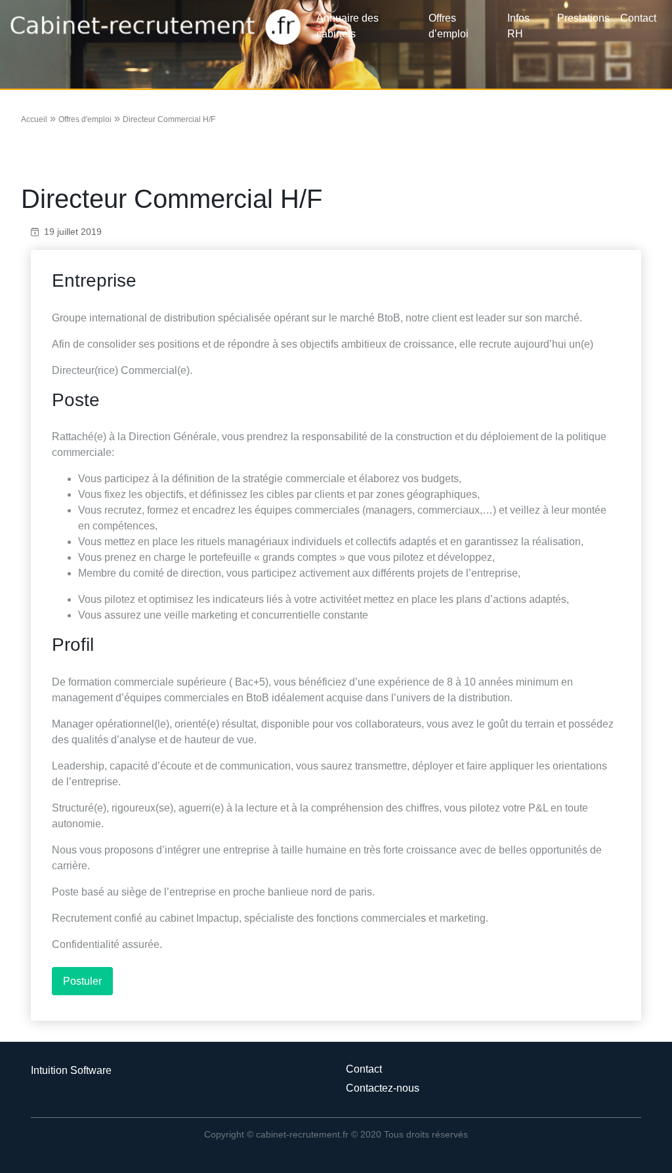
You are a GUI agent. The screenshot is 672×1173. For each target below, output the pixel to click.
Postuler (82, 981)
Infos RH (518, 25)
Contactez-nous (382, 1088)
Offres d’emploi (449, 25)
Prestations (583, 18)
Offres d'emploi (85, 119)
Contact (638, 18)
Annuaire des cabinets (347, 25)
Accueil (34, 119)
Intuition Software (71, 1070)
